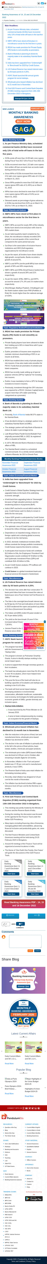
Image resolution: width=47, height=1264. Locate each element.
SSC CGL (8, 1226)
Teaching (7, 1158)
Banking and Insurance (12, 1149)
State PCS (8, 1163)
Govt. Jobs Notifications (12, 1144)
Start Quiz (11, 874)
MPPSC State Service (11, 1242)
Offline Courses (31, 1160)
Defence (7, 1152)
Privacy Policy (31, 1261)
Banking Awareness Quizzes (13, 1180)
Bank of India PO (10, 1206)
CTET (6, 1231)
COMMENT (37, 950)
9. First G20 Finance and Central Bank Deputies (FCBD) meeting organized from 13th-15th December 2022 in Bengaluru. (24, 90)
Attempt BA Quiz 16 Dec (24, 98)
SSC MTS (8, 1229)
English (29, 1149)
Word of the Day (9, 1133)
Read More (9, 1063)
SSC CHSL (8, 1223)
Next (36, 915)
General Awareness (32, 1144)
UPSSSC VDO (9, 1245)
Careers (29, 1184)
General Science (32, 1152)
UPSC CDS (8, 1217)
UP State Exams (10, 1166)
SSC (6, 1155)
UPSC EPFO (8, 1209)
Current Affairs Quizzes (11, 1177)
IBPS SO (7, 1198)
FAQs (28, 1187)
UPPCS (7, 1240)
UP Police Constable (11, 1248)
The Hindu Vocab (10, 1136)
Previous (11, 915)
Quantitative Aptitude (33, 1146)
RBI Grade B (8, 1214)
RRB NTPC (8, 1195)
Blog (6, 1130)
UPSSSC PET (9, 1251)
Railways (7, 1146)
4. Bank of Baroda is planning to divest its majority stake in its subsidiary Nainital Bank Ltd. (24, 56)
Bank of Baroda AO (10, 1212)
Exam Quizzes (9, 1174)
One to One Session (33, 1168)
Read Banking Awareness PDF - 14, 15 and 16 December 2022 (24, 904)
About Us (29, 1178)
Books (28, 1171)
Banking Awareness (33, 1136)
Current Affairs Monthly (33, 1133)
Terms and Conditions (18, 1261)
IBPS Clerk (8, 1200)
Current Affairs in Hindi (33, 1130)
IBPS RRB (8, 1203)
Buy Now (23, 1026)
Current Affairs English (33, 1127)
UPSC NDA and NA (11, 1220)
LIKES (13, 924)
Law (6, 1160)
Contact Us (30, 1181)
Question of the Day (11, 1127)
